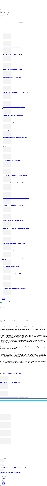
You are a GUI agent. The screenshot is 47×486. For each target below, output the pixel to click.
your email (8, 14)
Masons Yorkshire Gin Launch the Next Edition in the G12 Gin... (10, 472)
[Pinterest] (6, 305)
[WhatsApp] (9, 305)
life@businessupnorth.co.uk (8, 456)
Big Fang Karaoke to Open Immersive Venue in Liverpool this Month (12, 373)
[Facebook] (1, 305)
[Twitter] (4, 305)
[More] (14, 305)
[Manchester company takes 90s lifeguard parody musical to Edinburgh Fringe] (7, 98)
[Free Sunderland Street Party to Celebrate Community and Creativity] (7, 181)
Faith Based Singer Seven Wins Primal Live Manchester (12, 77)
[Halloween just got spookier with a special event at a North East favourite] (7, 166)
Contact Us (3, 484)
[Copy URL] (11, 305)
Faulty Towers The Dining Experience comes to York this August (13, 258)
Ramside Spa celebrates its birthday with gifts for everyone (13, 220)
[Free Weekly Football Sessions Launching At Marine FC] (5, 427)
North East (4, 259)
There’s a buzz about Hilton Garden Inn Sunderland (11, 266)
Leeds (3, 108)
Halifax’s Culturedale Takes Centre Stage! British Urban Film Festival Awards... (13, 467)
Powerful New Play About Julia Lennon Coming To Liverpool (10, 389)
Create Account (4, 482)
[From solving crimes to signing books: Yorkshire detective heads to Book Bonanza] (7, 136)
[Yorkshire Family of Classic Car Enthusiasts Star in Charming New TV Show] (2, 461)
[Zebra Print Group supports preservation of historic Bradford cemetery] (7, 128)
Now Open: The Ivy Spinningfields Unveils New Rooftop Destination (14, 107)
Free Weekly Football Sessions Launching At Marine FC (12, 47)
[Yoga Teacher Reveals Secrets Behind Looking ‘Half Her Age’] (7, 189)
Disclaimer (3, 481)
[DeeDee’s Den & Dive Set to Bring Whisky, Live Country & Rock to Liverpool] (7, 38)
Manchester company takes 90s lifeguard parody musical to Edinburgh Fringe (15, 99)
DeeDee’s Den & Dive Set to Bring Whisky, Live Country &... (11, 421)
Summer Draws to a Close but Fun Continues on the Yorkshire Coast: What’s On (14, 372)
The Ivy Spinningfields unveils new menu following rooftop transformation (15, 92)
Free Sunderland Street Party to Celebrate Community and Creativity (14, 182)
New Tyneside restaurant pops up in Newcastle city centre (12, 160)
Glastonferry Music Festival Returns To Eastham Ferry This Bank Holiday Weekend (16, 198)
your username (9, 10)
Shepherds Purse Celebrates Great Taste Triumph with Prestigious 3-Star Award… (16, 228)
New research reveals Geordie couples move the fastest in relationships (15, 175)
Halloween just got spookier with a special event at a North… (13, 281)
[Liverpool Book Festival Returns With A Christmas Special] (7, 53)
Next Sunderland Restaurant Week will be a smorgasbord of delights (14, 288)
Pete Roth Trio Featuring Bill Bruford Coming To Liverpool (12, 69)
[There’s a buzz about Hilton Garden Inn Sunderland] (7, 151)
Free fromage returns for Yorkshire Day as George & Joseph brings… (14, 122)
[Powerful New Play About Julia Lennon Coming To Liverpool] (7, 60)
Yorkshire (3, 221)
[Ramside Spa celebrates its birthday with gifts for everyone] (7, 294)
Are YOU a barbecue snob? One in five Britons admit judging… (13, 115)
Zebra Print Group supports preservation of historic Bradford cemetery (14, 130)
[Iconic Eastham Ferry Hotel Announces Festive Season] (7, 211)
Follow (45, 400)
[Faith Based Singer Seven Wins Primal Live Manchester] (7, 76)
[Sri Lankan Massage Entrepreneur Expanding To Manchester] (7, 83)
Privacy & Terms (4, 483)
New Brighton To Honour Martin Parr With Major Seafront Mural (13, 205)
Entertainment (4, 298)
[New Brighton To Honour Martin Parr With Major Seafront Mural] (7, 204)
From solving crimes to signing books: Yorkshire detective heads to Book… (15, 137)
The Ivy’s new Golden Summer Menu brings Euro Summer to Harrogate (14, 243)
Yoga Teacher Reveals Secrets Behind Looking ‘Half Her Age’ (13, 190)
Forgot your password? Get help (4, 12)
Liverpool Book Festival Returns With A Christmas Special (12, 54)
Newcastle (4, 146)
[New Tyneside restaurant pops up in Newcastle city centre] (7, 272)
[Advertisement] (23, 24)
